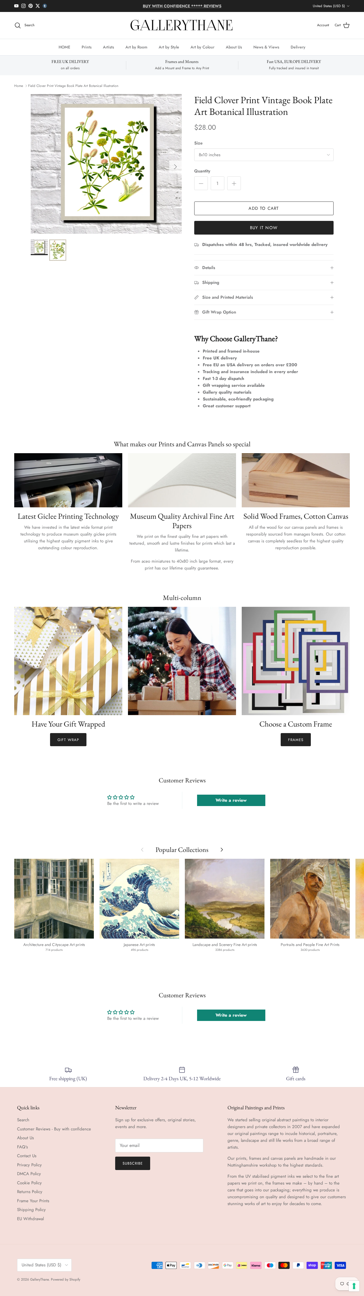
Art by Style (169, 47)
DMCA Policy (29, 1174)
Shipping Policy (31, 1210)
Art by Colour (202, 47)
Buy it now (264, 228)
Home (18, 85)
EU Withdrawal (30, 1219)
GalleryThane (39, 1279)
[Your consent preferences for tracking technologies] (354, 1286)
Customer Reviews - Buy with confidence (54, 1129)
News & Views (266, 47)
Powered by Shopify (65, 1279)
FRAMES (295, 739)
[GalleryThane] (182, 25)
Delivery (298, 47)
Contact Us (26, 1156)
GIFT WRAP (68, 739)
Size (198, 143)
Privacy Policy (29, 1165)
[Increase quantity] (234, 183)
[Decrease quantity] (201, 183)
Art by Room (136, 47)
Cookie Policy (29, 1183)
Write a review (231, 800)
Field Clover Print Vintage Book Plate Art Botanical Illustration (73, 85)
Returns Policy (29, 1192)
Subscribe (133, 1163)
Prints (87, 47)
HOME (64, 47)
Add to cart (264, 208)
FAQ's (22, 1147)
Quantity (202, 171)
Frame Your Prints (33, 1201)
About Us (234, 47)
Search (23, 1120)
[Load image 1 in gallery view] (106, 164)
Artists (108, 47)
